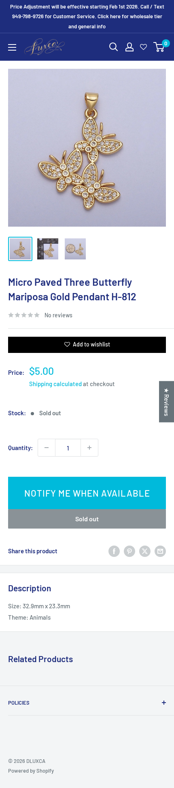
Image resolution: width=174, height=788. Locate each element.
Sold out (87, 519)
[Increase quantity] (89, 447)
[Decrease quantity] (46, 447)
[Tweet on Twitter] (145, 551)
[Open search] (113, 46)
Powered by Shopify (31, 770)
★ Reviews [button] (166, 401)
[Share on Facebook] (114, 551)
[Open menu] (12, 47)
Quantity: (20, 447)
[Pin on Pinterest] (129, 551)
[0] (159, 47)
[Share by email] (160, 551)
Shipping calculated (55, 383)
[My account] (129, 46)
